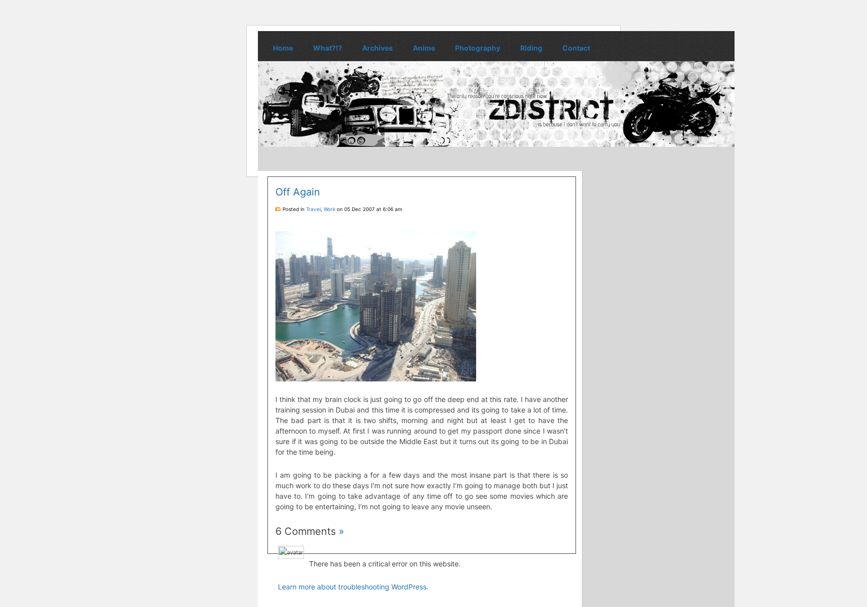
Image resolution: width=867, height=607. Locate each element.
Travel (313, 209)
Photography (477, 48)
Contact (576, 48)
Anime (424, 48)
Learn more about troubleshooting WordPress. (353, 586)
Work (329, 209)
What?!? (327, 48)
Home (283, 48)
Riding (531, 48)
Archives (377, 48)
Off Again (297, 192)
